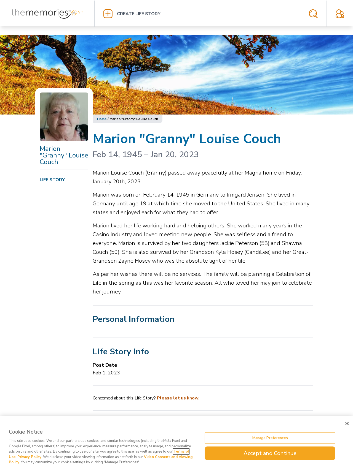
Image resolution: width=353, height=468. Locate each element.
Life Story (52, 180)
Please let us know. (178, 398)
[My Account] (340, 13)
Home (102, 119)
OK (346, 424)
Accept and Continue (270, 453)
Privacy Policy (29, 457)
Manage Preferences (270, 437)
